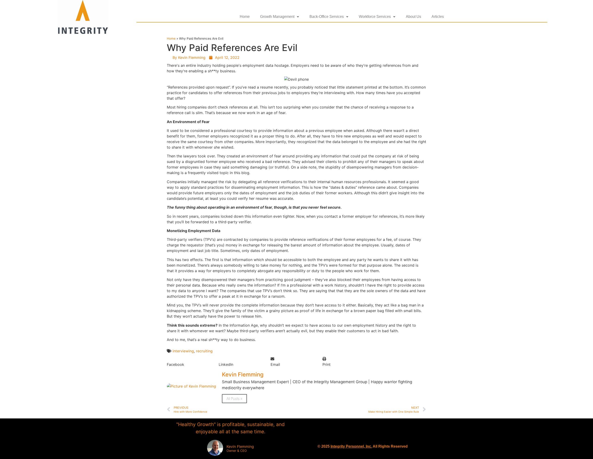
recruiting (204, 351)
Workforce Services (375, 17)
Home (245, 17)
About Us (413, 17)
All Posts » (234, 398)
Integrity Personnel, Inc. (351, 446)
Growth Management (277, 17)
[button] (193, 361)
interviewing (183, 351)
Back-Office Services (326, 17)
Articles (438, 17)
